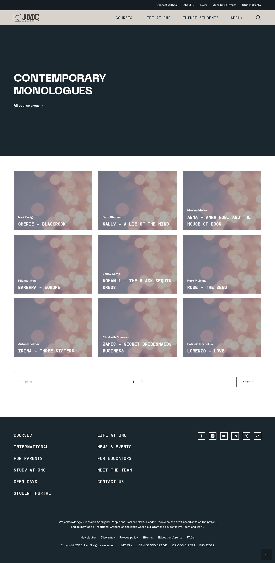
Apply (236, 17)
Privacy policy (128, 537)
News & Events (114, 446)
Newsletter (88, 537)
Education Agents (170, 537)
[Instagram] (212, 436)
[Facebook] (201, 436)
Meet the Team (114, 470)
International (31, 446)
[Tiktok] (257, 436)
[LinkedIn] (235, 436)
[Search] (258, 18)
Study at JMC (29, 470)
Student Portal (32, 493)
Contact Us (110, 481)
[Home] (26, 18)
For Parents (28, 458)
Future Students (201, 17)
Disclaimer (108, 537)
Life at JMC (157, 17)
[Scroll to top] (266, 554)
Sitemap (148, 537)
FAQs (191, 537)
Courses (124, 17)
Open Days (25, 481)
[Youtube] (224, 436)
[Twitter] (246, 436)
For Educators (114, 458)
